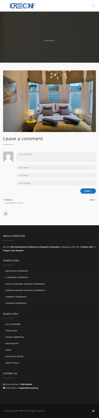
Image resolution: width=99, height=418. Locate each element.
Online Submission (15, 337)
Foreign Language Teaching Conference (25, 290)
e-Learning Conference (17, 277)
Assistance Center (14, 356)
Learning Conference (16, 296)
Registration (12, 343)
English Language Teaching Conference (25, 284)
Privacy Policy (12, 363)
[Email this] (5, 213)
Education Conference (17, 271)
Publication (11, 330)
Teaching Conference (16, 303)
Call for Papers (13, 324)
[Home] (24, 6)
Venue (8, 350)
